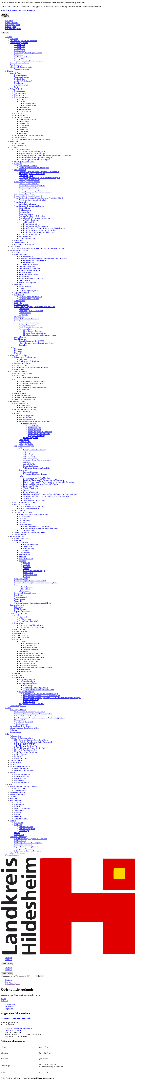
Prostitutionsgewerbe (30, 438)
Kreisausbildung (24, 411)
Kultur (12, 347)
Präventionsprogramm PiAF (29, 188)
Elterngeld (18, 303)
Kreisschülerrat (19, 113)
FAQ (16, 87)
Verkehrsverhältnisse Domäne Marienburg (29, 61)
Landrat (17, 815)
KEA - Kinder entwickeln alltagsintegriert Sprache (36, 343)
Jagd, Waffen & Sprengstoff (24, 446)
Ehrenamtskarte (24, 555)
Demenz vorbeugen (26, 214)
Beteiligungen (19, 804)
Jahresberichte (19, 811)
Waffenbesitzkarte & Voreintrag (34, 500)
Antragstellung (24, 389)
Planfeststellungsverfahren (19, 43)
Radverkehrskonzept (26, 827)
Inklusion (17, 585)
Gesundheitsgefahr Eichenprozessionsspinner (35, 218)
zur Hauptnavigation (12, 25)
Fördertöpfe (14, 141)
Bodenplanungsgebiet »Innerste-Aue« (32, 627)
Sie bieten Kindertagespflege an (34, 333)
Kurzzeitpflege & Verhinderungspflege (32, 387)
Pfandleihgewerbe (25, 418)
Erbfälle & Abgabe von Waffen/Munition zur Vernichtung (43, 480)
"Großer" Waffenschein (31, 488)
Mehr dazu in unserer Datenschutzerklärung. (18, 10)
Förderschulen (24, 121)
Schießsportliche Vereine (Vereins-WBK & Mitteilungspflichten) (46, 496)
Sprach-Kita (23, 345)
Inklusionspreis (19, 788)
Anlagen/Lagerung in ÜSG (28, 680)
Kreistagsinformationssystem (20, 766)
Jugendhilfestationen (21, 293)
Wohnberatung (28, 549)
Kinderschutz (19, 295)
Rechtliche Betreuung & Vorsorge (26, 593)
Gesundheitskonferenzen (27, 204)
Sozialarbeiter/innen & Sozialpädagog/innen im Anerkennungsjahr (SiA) (39, 718)
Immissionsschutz (20, 633)
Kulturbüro (18, 349)
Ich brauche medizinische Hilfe (39, 434)
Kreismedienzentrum (21, 97)
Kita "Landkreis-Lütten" (27, 325)
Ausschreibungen (16, 65)
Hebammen (18, 164)
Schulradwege (24, 831)
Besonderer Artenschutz (31, 647)
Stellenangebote (15, 732)
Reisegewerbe (24, 440)
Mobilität (13, 821)
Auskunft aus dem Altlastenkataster (31, 625)
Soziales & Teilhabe (17, 536)
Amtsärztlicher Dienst (22, 149)
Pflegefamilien (19, 317)
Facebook (8, 960)
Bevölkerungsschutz (21, 403)
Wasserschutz (19, 677)
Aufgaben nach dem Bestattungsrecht (32, 151)
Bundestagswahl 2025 (22, 776)
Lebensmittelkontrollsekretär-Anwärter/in (28, 716)
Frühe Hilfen (18, 285)
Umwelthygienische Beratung (29, 180)
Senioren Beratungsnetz (22, 395)
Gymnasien (23, 127)
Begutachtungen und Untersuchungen (32, 154)
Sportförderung (19, 143)
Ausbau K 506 (19, 49)
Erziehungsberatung (26, 256)
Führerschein (18, 607)
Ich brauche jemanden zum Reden (40, 432)
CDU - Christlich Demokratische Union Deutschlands (33, 742)
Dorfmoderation (24, 553)
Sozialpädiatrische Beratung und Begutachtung (35, 192)
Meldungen (14, 39)
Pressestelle (18, 817)
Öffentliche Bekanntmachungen (21, 67)
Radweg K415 (19, 59)
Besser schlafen (24, 208)
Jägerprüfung (28, 454)
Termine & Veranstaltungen (19, 63)
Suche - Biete (28, 573)
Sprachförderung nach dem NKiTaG (32, 341)
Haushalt (17, 806)
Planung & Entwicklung (18, 837)
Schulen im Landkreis (22, 117)
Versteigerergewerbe (26, 444)
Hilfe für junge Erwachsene (28, 264)
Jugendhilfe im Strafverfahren (29, 268)
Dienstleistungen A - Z (18, 706)
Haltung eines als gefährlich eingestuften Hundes (40, 528)
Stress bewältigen (25, 236)
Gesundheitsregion (20, 202)
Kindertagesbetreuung (22, 321)
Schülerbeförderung (21, 115)
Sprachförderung (20, 339)
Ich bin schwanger (34, 428)
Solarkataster (18, 673)
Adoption (17, 252)
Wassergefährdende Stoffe (28, 684)
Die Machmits (24, 551)
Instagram (8, 958)
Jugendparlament (20, 93)
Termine (26, 569)
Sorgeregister (23, 315)
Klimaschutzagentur (21, 635)
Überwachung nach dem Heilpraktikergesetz (34, 160)
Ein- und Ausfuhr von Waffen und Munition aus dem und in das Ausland (49, 482)
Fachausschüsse (15, 736)
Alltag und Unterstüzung (36, 436)
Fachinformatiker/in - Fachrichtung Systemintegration (33, 714)
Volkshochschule (20, 137)
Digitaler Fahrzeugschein (23, 611)
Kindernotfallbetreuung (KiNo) (30, 270)
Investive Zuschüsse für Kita (29, 323)
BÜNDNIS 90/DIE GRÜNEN (25, 744)
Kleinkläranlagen (29, 702)
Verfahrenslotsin (24, 280)
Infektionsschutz (20, 170)
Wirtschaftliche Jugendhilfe (28, 282)
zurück (3, 999)
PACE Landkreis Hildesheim (29, 274)
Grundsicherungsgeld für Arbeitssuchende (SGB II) (32, 603)
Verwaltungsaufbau (21, 819)
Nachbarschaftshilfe (26, 559)
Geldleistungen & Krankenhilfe (30, 361)
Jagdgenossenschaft (30, 458)
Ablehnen (5, 14)
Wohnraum (23, 359)
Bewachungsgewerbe (26, 416)
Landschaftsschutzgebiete (28, 665)
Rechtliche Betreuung (31, 544)
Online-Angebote (25, 111)
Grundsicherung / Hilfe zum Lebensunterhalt (30, 581)
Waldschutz (18, 675)
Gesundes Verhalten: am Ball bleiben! (32, 216)
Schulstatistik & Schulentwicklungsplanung (29, 135)
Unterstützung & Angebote (28, 291)
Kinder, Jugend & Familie (19, 250)
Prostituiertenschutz (30, 424)
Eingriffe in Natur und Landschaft (31, 653)
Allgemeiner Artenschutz (32, 643)
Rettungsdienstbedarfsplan (28, 407)
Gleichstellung (15, 246)
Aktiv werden (23, 542)
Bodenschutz (18, 623)
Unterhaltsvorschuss (21, 305)
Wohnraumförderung (21, 77)
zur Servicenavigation (13, 29)
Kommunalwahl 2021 (22, 782)
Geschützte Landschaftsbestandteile (31, 657)
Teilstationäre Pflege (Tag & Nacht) (31, 383)
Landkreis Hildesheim (16, 1018)
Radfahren (18, 825)
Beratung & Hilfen (20, 254)
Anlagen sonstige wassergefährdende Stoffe (38, 690)
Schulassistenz (24, 276)
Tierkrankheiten (24, 520)
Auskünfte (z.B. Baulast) (23, 81)
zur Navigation (10, 27)
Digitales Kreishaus (12, 855)
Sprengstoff (23, 470)
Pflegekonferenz (20, 393)
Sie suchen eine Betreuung (32, 331)
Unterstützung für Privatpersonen (30, 297)
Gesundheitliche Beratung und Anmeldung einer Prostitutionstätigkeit (38, 198)
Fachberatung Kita (29, 262)
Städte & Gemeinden (17, 853)
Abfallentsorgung (25, 619)
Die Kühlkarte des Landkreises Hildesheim (38, 232)
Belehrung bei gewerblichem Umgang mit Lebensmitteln (39, 172)
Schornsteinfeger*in (21, 510)
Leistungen (9, 71)
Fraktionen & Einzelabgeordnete (21, 738)
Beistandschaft (24, 309)
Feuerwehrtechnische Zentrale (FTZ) (27, 409)
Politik (7, 734)
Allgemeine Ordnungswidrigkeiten (31, 506)
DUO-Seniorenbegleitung (23, 373)
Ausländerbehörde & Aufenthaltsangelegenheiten (31, 367)
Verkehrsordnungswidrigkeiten (29, 508)
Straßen (17, 833)
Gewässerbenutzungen (27, 682)
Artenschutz (23, 641)
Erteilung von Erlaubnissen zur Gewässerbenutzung (41, 696)
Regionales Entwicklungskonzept (26, 847)
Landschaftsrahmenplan (27, 663)
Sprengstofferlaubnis (30, 472)
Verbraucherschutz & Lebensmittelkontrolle (29, 532)
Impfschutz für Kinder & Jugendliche (32, 186)
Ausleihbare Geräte (30, 105)
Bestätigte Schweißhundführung (34, 450)
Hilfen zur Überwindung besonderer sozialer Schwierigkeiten (36, 583)
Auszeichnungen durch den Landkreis (23, 786)
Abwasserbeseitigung (26, 692)
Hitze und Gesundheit (26, 222)
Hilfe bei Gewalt (33, 426)
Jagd (20, 448)
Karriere (8, 708)
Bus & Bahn (18, 823)
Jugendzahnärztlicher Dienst (24, 194)
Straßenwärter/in (20, 720)
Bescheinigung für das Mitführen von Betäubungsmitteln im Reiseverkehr (45, 156)
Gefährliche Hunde (25, 524)
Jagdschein (27, 452)
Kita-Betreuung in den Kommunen (31, 327)
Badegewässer (19, 240)
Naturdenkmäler (24, 669)
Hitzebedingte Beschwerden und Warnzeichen (39, 230)
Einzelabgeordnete (20, 758)
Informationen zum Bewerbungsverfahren (24, 728)
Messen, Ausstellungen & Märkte (26, 502)
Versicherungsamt (20, 597)
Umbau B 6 (18, 55)
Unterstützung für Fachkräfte (29, 299)
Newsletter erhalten (30, 575)
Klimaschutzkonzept (21, 637)
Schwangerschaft (25, 287)
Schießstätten (28, 498)
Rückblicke (27, 567)
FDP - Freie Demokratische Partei (26, 750)
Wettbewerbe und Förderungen (34, 571)
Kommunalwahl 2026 (22, 774)
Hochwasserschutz (20, 631)
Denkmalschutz (19, 79)
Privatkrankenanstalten (27, 420)
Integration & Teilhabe (22, 363)
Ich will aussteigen (34, 430)
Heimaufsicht (19, 375)
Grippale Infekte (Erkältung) (29, 220)
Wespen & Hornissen (30, 649)
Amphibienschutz (29, 645)
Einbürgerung (19, 369)
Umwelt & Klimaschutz (18, 613)
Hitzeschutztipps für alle (31, 224)
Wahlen (12, 772)
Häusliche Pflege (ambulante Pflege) (31, 381)
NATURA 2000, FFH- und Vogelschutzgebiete (35, 667)
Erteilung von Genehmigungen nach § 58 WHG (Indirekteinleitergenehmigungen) (52, 698)
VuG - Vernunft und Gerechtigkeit (26, 752)
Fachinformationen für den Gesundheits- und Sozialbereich (44, 228)
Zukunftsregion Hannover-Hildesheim (27, 851)
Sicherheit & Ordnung (17, 401)
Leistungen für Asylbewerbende (25, 357)
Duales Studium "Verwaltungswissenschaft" (29, 712)
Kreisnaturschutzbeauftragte (28, 661)
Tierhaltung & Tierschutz (23, 512)
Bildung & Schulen (16, 89)
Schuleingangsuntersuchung (29, 190)
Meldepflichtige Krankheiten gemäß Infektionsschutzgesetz (39, 178)
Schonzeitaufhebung (30, 466)
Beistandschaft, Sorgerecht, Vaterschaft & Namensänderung (35, 307)
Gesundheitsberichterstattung (24, 244)
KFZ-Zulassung (20, 609)
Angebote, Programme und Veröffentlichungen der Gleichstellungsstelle (39, 248)
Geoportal (13, 796)
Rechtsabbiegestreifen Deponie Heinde (28, 53)
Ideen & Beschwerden (22, 808)
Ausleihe (22, 101)
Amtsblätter (18, 802)
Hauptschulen (23, 129)
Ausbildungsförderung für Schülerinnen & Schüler (32, 139)
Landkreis (8, 784)
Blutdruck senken (25, 210)
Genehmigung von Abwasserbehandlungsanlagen (40, 694)
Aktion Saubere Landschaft (28, 621)
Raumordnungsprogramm (23, 845)
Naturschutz (18, 639)
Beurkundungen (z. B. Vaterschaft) (31, 311)
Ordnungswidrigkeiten (22, 504)
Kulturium (18, 351)
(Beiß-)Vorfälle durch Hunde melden (36, 526)
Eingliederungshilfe (21, 579)
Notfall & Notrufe (25, 405)
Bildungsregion (19, 91)
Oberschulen (23, 131)
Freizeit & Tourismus (17, 794)
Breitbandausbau (20, 841)
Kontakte (26, 577)
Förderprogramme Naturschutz (29, 655)
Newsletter (22, 561)
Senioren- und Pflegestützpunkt (30, 377)
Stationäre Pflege (25, 385)
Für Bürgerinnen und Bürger (24, 770)
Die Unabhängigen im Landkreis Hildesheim (30, 748)
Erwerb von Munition (31, 486)
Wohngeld (18, 601)
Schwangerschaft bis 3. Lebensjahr (31, 278)
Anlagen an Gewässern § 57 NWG (31, 704)
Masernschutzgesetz (26, 176)
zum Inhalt (9, 21)
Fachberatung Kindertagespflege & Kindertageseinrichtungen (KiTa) (43, 258)
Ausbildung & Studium (18, 710)
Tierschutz (22, 518)
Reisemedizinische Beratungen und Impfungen (35, 158)
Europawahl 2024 (20, 778)
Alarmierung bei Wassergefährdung (35, 688)
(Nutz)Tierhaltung (25, 516)
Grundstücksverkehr (21, 85)
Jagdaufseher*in (29, 464)
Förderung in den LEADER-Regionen (28, 843)
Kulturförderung (20, 145)
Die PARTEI (18, 756)
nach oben (4, 1001)
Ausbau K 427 (19, 47)
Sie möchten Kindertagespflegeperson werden (39, 335)
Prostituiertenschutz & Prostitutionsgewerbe (34, 422)
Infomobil (22, 557)
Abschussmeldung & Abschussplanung (37, 460)
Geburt (21, 289)
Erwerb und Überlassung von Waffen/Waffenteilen (41, 484)
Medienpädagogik (25, 109)
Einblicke (26, 563)
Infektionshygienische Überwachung (32, 174)
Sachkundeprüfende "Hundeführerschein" (33, 514)
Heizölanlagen (28, 686)
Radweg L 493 (19, 51)
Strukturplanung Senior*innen (25, 399)
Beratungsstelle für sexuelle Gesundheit (28, 196)
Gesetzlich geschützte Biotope (29, 659)
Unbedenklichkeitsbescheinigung (35, 474)
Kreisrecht (18, 813)
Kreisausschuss (15, 762)
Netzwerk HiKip (25, 272)
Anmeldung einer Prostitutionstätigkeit (32, 200)
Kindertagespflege (25, 329)
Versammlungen (20, 534)
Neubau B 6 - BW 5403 (22, 57)
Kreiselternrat (19, 95)
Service (8, 982)
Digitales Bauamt (20, 75)
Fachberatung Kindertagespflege (34, 260)
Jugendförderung (20, 337)
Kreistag (13, 764)
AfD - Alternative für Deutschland (26, 746)
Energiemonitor (19, 629)
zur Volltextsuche (11, 23)
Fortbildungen (24, 107)
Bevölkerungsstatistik (17, 792)
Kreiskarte (13, 798)
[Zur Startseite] (68, 954)
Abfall (16, 615)
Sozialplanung (19, 595)
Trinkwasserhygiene (21, 242)
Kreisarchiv (18, 353)
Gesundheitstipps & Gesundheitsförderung (29, 206)
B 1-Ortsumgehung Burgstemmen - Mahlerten (30, 839)
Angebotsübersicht (20, 365)
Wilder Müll (23, 617)
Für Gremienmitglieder (22, 768)
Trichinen (22, 522)
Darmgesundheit (24, 212)
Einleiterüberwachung (31, 700)
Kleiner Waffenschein (31, 492)
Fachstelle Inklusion (26, 587)
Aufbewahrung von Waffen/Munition (36, 478)
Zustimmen (5, 17)
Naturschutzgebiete (25, 671)
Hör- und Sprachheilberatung (29, 184)
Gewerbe (17, 413)
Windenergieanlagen (21, 69)
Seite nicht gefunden (12, 984)
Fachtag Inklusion (25, 589)
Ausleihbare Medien (30, 103)
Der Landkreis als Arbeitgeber (20, 726)
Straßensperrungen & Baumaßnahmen (23, 41)
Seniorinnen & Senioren (18, 371)
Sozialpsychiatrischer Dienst (24, 162)
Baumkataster (23, 651)
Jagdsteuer (27, 462)
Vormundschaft (19, 301)
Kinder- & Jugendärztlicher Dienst (26, 319)
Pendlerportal (19, 835)
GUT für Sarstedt (20, 754)
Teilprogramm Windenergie (24, 849)
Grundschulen (24, 125)
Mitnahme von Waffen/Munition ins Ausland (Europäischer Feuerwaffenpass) (50, 494)
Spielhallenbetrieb (25, 442)
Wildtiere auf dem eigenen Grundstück (36, 468)
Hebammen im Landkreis (28, 166)
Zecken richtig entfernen (27, 238)
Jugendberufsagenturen (27, 266)
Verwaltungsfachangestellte (24, 722)
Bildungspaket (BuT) (21, 538)
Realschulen (23, 133)
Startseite (8, 980)
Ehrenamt (17, 540)
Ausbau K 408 (19, 45)
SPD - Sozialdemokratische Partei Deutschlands (31, 740)
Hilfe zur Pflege (19, 379)
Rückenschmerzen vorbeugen (29, 234)
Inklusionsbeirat (24, 591)
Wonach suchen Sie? (8, 976)
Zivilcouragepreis (20, 790)
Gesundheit (14, 147)
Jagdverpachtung (29, 456)
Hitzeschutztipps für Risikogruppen (35, 226)
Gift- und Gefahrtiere (26, 530)
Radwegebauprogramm (27, 829)
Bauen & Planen (15, 73)
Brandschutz (18, 83)
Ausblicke (26, 565)
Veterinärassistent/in (21, 724)
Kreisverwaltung (16, 800)
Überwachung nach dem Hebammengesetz (34, 168)
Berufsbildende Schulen (27, 119)
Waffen (21, 476)
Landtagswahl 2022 (21, 780)
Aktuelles (8, 37)
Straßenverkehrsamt (17, 605)
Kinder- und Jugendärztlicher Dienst (27, 182)
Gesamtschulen (24, 123)
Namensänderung (25, 313)
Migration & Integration (18, 355)
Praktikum (13, 730)
